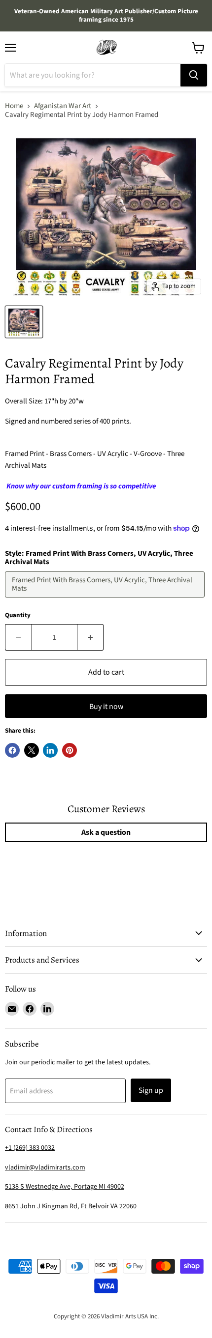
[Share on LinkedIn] (50, 750)
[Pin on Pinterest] (69, 750)
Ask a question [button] (106, 832)
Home (14, 106)
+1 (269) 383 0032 (30, 1148)
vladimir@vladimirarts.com (45, 1167)
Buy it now (106, 706)
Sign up (151, 1090)
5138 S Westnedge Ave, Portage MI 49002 (64, 1187)
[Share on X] (31, 750)
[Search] (193, 75)
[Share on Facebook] (12, 750)
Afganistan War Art (62, 106)
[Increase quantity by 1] (90, 637)
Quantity (18, 615)
